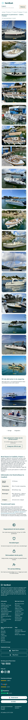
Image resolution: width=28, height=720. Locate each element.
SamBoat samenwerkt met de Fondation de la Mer (13, 512)
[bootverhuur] (7, 3)
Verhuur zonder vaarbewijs (19, 615)
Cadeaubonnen (5, 613)
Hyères (2, 634)
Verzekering (4, 608)
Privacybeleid (18, 706)
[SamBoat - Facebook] (2, 672)
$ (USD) (13, 701)
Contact (17, 633)
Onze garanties (5, 606)
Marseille (3, 631)
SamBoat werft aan (6, 605)
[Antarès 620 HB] (14, 282)
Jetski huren (18, 611)
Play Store (15, 655)
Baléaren (3, 640)
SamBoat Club (4, 614)
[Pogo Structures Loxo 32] (14, 396)
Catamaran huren (19, 610)
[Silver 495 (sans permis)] (14, 93)
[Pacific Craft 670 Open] (14, 199)
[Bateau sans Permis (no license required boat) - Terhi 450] (14, 417)
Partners (17, 707)
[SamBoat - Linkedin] (8, 672)
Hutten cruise (18, 617)
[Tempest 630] (14, 115)
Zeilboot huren (18, 608)
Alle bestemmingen (6, 642)
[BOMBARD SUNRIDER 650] (14, 365)
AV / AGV (3, 707)
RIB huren (17, 605)
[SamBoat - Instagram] (5, 672)
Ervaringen (3, 620)
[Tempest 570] (14, 51)
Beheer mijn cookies (20, 634)
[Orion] (14, 30)
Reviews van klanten (6, 616)
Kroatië (3, 639)
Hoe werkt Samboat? (20, 631)
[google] (4, 684)
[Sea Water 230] (14, 72)
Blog (2, 622)
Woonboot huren (19, 613)
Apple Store (15, 650)
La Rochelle (4, 635)
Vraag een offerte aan (14, 446)
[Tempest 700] (14, 344)
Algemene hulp (18, 630)
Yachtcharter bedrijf (6, 611)
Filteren (23, 7)
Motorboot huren (19, 603)
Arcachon (3, 632)
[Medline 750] (14, 303)
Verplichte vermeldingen (7, 706)
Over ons (3, 603)
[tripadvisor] (5, 691)
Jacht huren (18, 606)
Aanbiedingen (18, 619)
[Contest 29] (14, 261)
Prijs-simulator (4, 610)
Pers (2, 617)
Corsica (3, 637)
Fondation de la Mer (6, 619)
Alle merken (18, 620)
